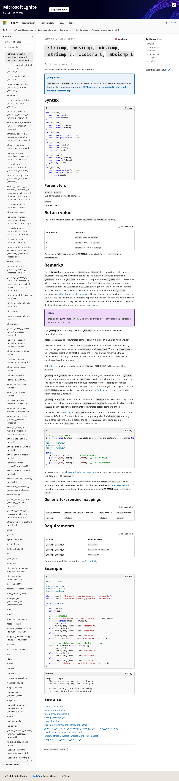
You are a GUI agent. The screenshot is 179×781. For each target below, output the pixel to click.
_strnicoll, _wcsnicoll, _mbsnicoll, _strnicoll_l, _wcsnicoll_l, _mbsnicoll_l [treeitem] (18, 231)
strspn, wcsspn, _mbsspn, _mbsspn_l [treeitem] (18, 352)
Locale (94, 305)
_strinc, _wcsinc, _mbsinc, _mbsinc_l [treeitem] (18, 78)
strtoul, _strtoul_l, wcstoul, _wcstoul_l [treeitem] (18, 472)
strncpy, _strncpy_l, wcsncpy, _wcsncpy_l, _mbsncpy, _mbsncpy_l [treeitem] (19, 178)
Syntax (150, 44)
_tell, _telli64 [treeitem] (12, 558)
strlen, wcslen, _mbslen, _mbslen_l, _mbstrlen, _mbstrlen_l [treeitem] (17, 87)
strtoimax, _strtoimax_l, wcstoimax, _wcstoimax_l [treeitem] (18, 410)
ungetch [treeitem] (11, 700)
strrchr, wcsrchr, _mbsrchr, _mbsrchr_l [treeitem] (18, 305)
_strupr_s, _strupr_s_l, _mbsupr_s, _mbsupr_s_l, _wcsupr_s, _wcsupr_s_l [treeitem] (18, 513)
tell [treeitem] (8, 553)
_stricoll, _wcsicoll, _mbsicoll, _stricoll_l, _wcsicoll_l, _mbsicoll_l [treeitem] (19, 68)
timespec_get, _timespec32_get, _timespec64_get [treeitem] (14, 601)
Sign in (173, 22)
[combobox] (18, 42)
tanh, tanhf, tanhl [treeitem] (15, 549)
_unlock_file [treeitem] (12, 726)
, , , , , (81, 728)
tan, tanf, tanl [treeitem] (13, 544)
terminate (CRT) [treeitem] (14, 584)
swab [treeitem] (9, 530)
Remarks (151, 50)
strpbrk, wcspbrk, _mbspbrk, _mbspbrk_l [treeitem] (19, 297)
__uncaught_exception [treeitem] (17, 678)
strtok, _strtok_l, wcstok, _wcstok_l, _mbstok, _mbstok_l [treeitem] (17, 419)
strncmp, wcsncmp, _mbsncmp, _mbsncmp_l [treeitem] (18, 146)
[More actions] (132, 39)
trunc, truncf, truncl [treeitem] (16, 649)
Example (151, 57)
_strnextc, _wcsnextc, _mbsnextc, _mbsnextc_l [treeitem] (17, 206)
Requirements (153, 54)
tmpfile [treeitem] (10, 609)
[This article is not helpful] (172, 70)
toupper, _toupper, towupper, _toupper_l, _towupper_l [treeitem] (20, 638)
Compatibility (90, 561)
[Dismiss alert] (174, 5)
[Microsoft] (5, 23)
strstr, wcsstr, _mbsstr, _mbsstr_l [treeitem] (16, 368)
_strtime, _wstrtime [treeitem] (15, 375)
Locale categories (80, 294)
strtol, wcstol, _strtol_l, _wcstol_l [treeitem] (17, 440)
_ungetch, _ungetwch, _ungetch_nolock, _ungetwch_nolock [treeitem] (17, 708)
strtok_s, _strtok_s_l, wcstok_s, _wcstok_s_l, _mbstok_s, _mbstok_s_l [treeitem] (17, 430)
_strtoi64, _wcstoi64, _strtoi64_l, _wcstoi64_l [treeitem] (17, 402)
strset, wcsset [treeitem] (13, 324)
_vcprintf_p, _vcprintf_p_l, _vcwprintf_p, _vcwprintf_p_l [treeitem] (19, 759)
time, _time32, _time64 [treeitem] (17, 593)
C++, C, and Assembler (63, 39)
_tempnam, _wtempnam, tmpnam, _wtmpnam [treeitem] (18, 570)
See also (151, 61)
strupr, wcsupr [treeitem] (13, 494)
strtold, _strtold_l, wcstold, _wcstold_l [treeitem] (18, 448)
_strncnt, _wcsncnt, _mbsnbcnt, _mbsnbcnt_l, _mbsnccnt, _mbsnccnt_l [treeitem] (18, 156)
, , (57, 717)
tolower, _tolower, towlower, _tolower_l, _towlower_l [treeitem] (19, 630)
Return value (153, 47)
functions (52, 721)
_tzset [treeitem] (9, 659)
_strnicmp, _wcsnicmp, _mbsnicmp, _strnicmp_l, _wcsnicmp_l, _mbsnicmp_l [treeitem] (19, 220)
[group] (89, 450)
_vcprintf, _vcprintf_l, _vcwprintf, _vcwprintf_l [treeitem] (17, 751)
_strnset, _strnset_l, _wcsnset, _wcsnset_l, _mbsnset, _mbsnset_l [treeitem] (16, 269)
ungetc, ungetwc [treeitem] (14, 687)
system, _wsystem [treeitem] (15, 539)
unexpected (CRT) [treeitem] (15, 683)
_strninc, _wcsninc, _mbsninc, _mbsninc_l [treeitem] (16, 241)
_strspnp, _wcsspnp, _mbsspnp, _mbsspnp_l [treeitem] (17, 360)
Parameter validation (120, 485)
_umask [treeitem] (10, 668)
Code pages (103, 390)
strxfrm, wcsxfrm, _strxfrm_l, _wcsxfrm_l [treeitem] (19, 523)
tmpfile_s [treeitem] (11, 614)
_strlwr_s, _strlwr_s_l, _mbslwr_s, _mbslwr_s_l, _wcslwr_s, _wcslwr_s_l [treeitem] (17, 114)
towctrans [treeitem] (11, 644)
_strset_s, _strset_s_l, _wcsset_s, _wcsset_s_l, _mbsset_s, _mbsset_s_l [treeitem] (17, 343)
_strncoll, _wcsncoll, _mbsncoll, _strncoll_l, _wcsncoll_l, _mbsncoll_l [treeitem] (17, 167)
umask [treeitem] (10, 663)
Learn (47, 39)
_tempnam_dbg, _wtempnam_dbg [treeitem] (14, 578)
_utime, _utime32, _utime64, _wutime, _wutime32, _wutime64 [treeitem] (19, 733)
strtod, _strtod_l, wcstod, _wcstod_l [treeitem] (18, 386)
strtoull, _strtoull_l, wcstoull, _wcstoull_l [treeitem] (19, 480)
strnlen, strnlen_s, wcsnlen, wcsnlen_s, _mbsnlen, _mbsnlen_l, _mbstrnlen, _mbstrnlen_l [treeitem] (19, 252)
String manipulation (54, 706)
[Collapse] (32, 37)
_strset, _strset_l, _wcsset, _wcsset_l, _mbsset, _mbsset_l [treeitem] (18, 331)
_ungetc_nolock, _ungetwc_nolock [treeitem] (14, 694)
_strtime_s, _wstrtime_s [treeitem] (17, 380)
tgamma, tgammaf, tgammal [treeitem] (20, 588)
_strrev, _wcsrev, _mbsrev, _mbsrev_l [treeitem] (18, 317)
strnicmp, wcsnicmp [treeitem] (16, 212)
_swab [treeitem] (10, 534)
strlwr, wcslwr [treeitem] (13, 95)
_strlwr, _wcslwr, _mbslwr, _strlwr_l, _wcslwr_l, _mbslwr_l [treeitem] (18, 103)
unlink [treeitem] (10, 716)
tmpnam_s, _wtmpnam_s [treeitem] (18, 619)
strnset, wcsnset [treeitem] (14, 261)
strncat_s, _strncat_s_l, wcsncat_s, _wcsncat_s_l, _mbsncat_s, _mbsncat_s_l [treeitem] (18, 137)
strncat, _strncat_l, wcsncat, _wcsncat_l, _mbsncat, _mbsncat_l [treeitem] (19, 125)
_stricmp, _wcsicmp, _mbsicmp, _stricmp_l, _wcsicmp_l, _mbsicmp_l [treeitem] (18, 57)
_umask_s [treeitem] (11, 673)
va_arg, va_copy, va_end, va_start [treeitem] (18, 743)
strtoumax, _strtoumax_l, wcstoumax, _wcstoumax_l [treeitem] (18, 488)
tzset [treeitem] (9, 654)
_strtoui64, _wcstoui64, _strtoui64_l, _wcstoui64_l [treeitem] (18, 464)
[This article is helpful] (169, 70)
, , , (66, 724)
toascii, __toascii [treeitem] (14, 624)
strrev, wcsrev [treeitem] (13, 311)
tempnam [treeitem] (11, 563)
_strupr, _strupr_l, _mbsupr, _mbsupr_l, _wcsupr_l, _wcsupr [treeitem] (19, 502)
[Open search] (166, 23)
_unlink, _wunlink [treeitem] (14, 721)
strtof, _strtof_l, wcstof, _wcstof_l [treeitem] (17, 394)
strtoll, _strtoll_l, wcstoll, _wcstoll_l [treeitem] (17, 456)
